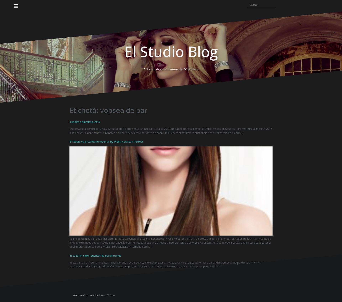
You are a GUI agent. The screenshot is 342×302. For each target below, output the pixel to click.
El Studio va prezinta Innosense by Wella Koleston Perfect (106, 141)
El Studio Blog (171, 51)
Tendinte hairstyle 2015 (84, 121)
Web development (83, 295)
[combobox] (261, 5)
